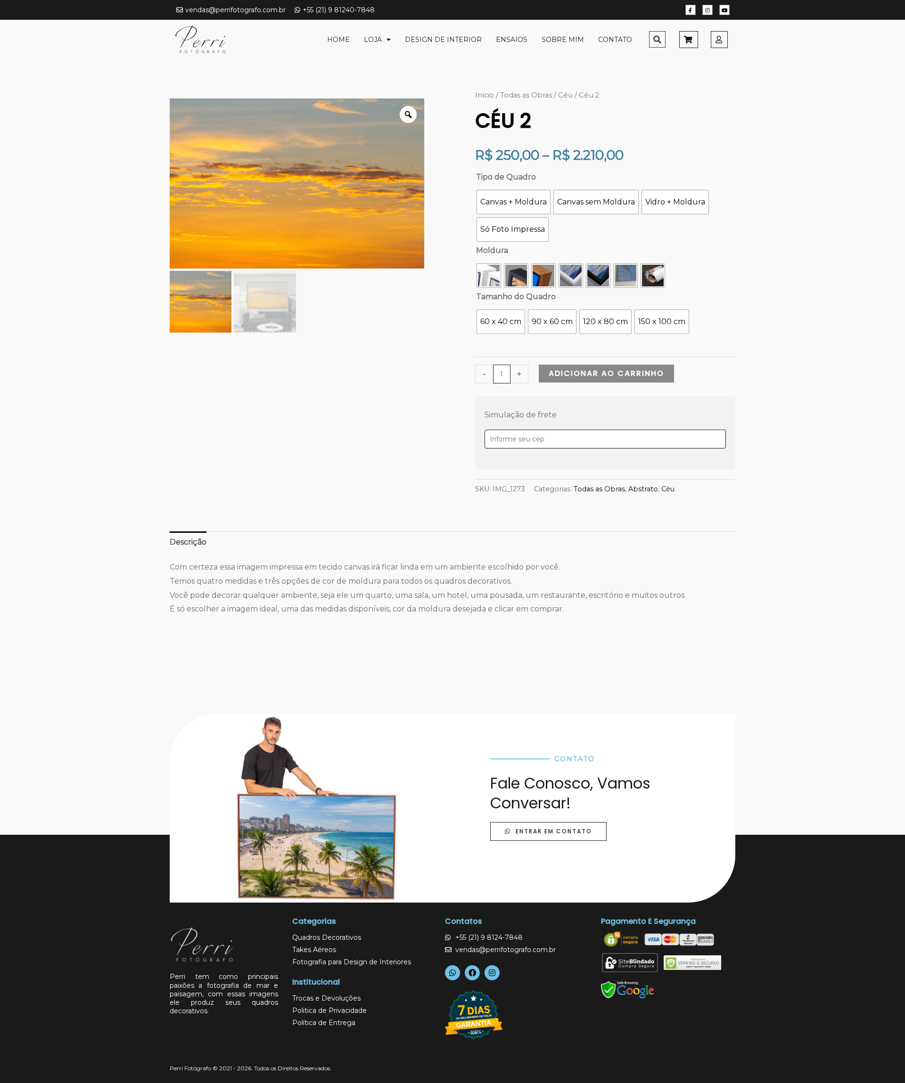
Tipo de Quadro (506, 176)
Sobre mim (563, 39)
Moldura (492, 250)
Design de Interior (443, 39)
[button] (657, 39)
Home (338, 39)
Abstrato (643, 489)
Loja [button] (373, 39)
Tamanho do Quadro (516, 296)
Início (484, 95)
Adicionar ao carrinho (606, 373)
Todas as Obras (526, 95)
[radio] (513, 202)
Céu (565, 95)
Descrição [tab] (188, 541)
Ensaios (511, 39)
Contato (615, 39)
